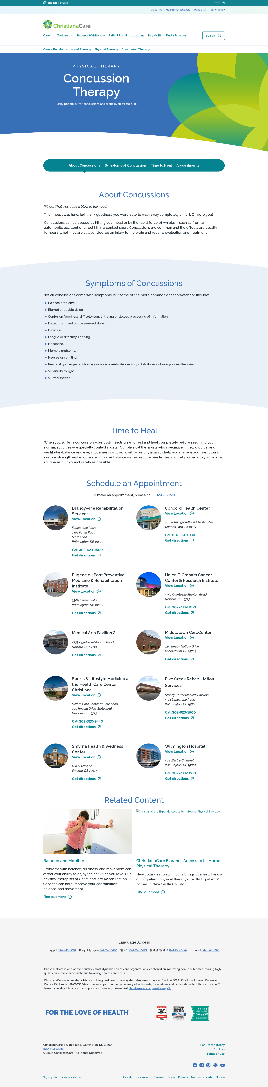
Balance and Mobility (63, 860)
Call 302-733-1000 (180, 773)
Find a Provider (176, 35)
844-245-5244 (178, 950)
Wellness (63, 35)
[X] (215, 1065)
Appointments (187, 165)
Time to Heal (161, 165)
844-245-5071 (211, 950)
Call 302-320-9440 (87, 721)
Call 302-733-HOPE (181, 607)
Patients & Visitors (89, 35)
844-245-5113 (138, 950)
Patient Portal (118, 35)
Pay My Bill (155, 35)
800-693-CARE (53, 1048)
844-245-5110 (108, 950)
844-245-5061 (67, 950)
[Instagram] (201, 1065)
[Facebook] (195, 1065)
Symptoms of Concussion (125, 165)
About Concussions (84, 165)
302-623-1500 (165, 495)
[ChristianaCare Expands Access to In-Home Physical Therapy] (180, 831)
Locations (137, 35)
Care (46, 35)
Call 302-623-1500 (87, 550)
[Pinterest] (208, 1065)
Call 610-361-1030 (180, 535)
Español (64, 2)
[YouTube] (222, 1065)
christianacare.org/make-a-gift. (150, 988)
